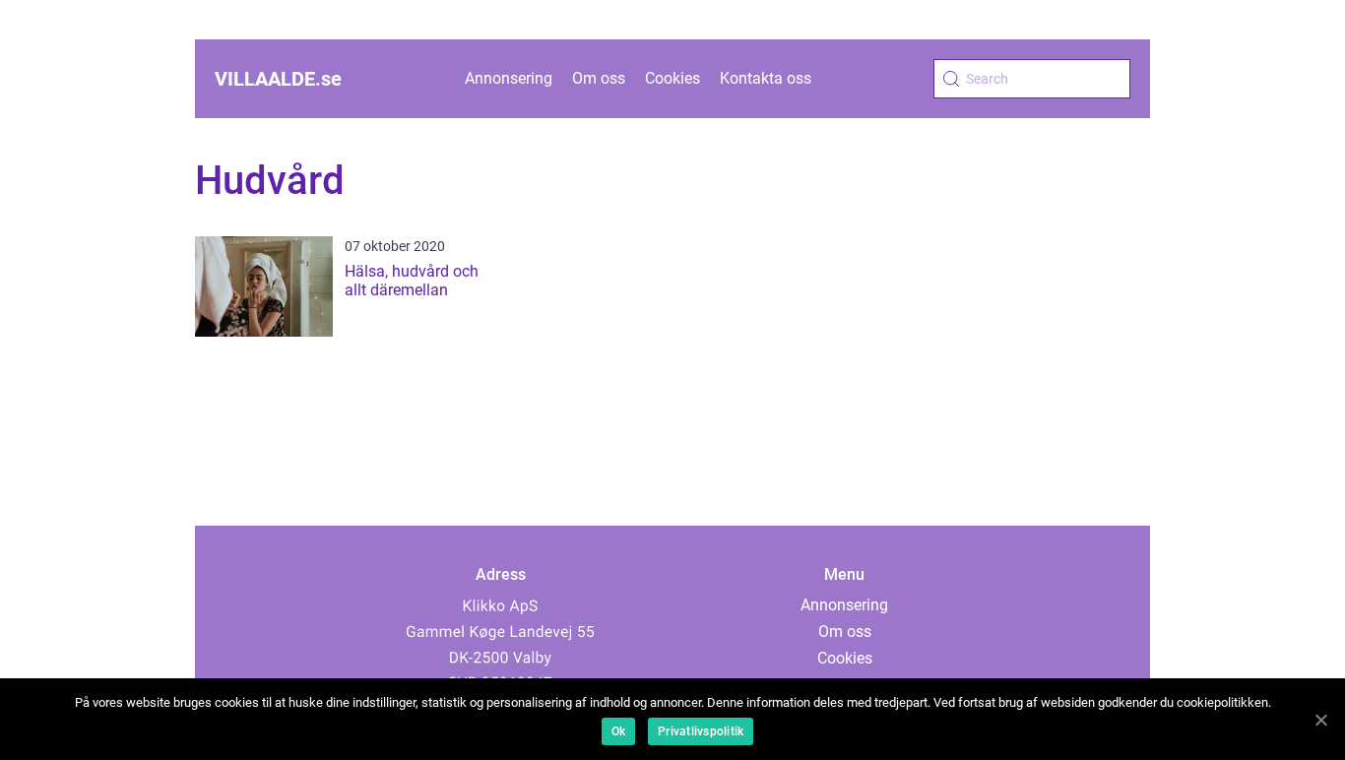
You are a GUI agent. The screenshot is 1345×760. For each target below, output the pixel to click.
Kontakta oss (765, 78)
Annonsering (508, 78)
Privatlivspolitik (700, 731)
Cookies (672, 78)
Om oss (598, 78)
